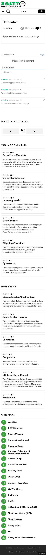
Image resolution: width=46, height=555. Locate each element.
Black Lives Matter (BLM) (20, 513)
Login (42, 55)
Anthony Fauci (15, 471)
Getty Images (10, 221)
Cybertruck (9, 263)
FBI (9, 532)
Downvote (34, 131)
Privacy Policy (32, 552)
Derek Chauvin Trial (17, 465)
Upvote (11, 131)
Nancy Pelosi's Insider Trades (22, 538)
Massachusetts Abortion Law (19, 297)
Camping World (11, 200)
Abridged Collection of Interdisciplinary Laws (19, 452)
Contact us (20, 552)
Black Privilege (15, 519)
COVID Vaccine (15, 428)
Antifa (11, 501)
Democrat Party (15, 446)
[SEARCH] (8, 11)
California (13, 495)
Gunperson (9, 357)
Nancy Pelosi (14, 526)
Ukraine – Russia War (18, 483)
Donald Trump (15, 459)
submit (41, 11)
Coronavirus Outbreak (18, 440)
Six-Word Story (15, 489)
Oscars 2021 (14, 477)
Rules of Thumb (15, 434)
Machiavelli (9, 398)
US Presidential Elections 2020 (23, 507)
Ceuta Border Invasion (15, 317)
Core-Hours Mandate (14, 155)
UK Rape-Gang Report (15, 375)
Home (10, 552)
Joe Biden (12, 422)
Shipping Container (14, 243)
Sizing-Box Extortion (14, 178)
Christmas (8, 340)
